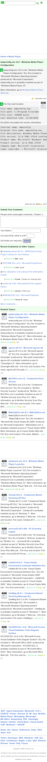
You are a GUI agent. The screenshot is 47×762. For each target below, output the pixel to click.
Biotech (42, 741)
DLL (42, 738)
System (12, 722)
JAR (36, 738)
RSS (40, 730)
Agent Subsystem (15, 711)
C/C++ (38, 711)
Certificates (12, 741)
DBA (21, 738)
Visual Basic (23, 722)
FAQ (18, 743)
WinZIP (21, 725)
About (15, 730)
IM (30, 714)
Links (29, 741)
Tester (4, 738)
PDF (25, 719)
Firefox (13, 714)
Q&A (35, 741)
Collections (24, 730)
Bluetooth (29, 711)
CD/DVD (4, 714)
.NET (3, 711)
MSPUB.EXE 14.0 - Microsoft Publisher (21, 295)
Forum (24, 743)
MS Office (5, 719)
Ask (9, 733)
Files (3, 741)
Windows (28, 738)
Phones (4, 743)
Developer (13, 738)
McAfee (42, 714)
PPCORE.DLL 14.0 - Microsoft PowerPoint (22, 263)
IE (27, 714)
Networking (16, 719)
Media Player (14, 57)
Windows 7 (11, 725)
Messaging (19, 716)
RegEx (22, 741)
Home (3, 57)
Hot (9, 730)
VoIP (3, 725)
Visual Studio (36, 722)
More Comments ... (9, 304)
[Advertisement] (23, 30)
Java (35, 714)
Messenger (31, 716)
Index (34, 730)
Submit (27, 241)
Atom (3, 733)
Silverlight (33, 719)
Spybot (4, 722)
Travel (12, 743)
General (21, 714)
